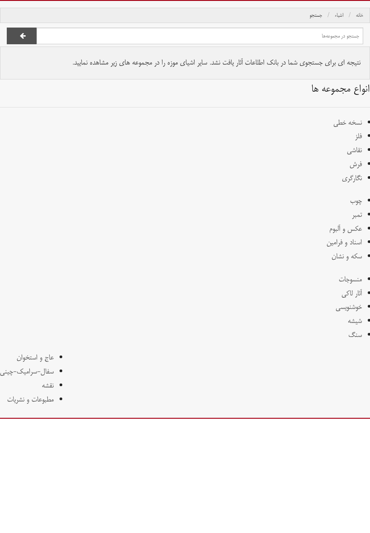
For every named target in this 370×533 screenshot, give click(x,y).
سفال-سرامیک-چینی (27, 371)
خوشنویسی (349, 307)
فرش (356, 164)
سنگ (355, 335)
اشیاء (339, 15)
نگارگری (352, 178)
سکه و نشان (347, 256)
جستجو (316, 15)
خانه (359, 15)
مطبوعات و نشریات (30, 399)
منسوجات (350, 279)
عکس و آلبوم (345, 229)
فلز (358, 136)
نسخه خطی (347, 123)
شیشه (355, 321)
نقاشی (354, 150)
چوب (356, 201)
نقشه (48, 385)
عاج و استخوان (35, 357)
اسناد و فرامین (344, 242)
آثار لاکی (352, 293)
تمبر (357, 215)
